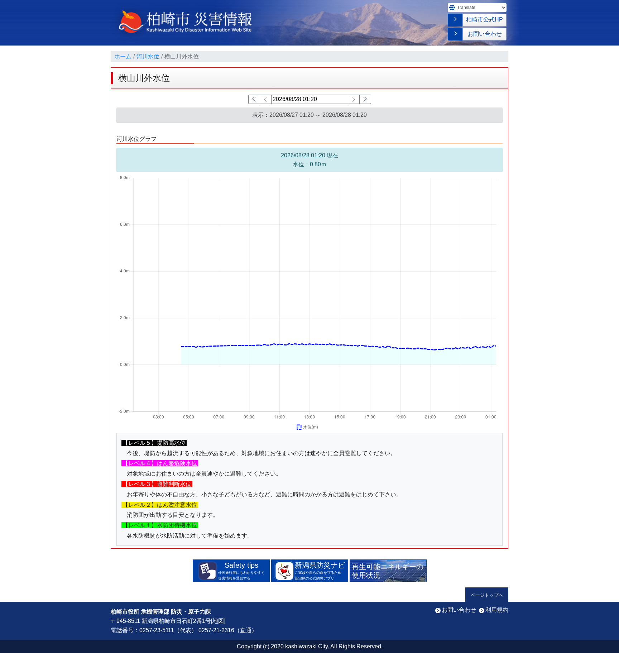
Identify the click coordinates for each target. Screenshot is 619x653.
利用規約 (496, 610)
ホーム (122, 56)
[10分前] (266, 99)
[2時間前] (254, 99)
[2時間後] (365, 99)
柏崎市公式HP (484, 19)
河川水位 (147, 56)
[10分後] (354, 99)
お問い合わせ (484, 34)
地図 (218, 621)
